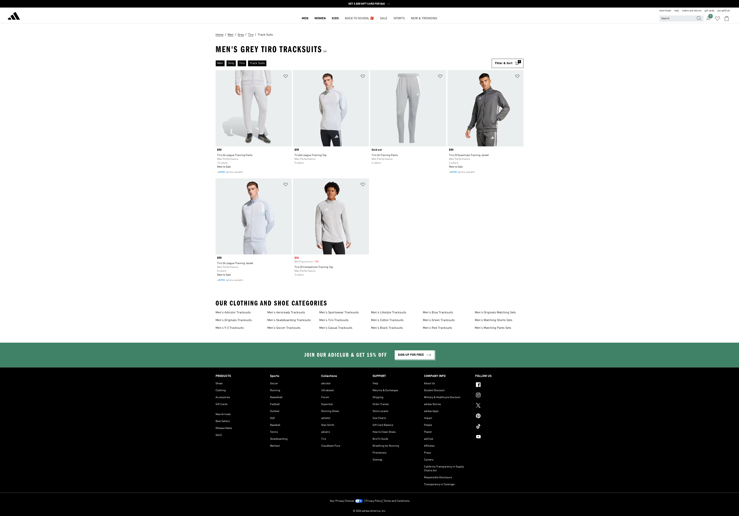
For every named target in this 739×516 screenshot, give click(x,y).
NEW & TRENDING (424, 18)
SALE (383, 18)
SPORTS (399, 18)
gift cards (709, 11)
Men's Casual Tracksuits (335, 328)
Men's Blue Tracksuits (438, 312)
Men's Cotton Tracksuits (387, 320)
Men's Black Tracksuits (387, 328)
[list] (354, 63)
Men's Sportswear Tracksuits (339, 312)
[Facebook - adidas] (499, 385)
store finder (665, 11)
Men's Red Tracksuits (437, 328)
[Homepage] (14, 16)
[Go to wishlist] (717, 18)
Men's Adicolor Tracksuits (233, 312)
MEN (305, 18)
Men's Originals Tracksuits (234, 320)
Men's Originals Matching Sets (495, 312)
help (676, 11)
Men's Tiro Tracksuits (334, 320)
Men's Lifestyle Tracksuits (388, 312)
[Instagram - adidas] (499, 395)
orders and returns (691, 11)
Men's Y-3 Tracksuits (230, 328)
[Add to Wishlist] (286, 77)
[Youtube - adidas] (499, 437)
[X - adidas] (499, 406)
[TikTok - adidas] (499, 427)
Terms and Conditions (397, 501)
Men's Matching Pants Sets (493, 328)
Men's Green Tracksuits (439, 320)
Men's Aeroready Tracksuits (286, 312)
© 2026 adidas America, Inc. (369, 511)
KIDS (335, 18)
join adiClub (723, 11)
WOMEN (320, 18)
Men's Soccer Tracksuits (283, 328)
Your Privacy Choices (342, 501)
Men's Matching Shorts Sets (493, 320)
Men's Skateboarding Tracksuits (289, 320)
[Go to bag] (726, 18)
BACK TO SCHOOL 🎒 (359, 18)
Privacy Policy (373, 501)
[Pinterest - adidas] (499, 416)
